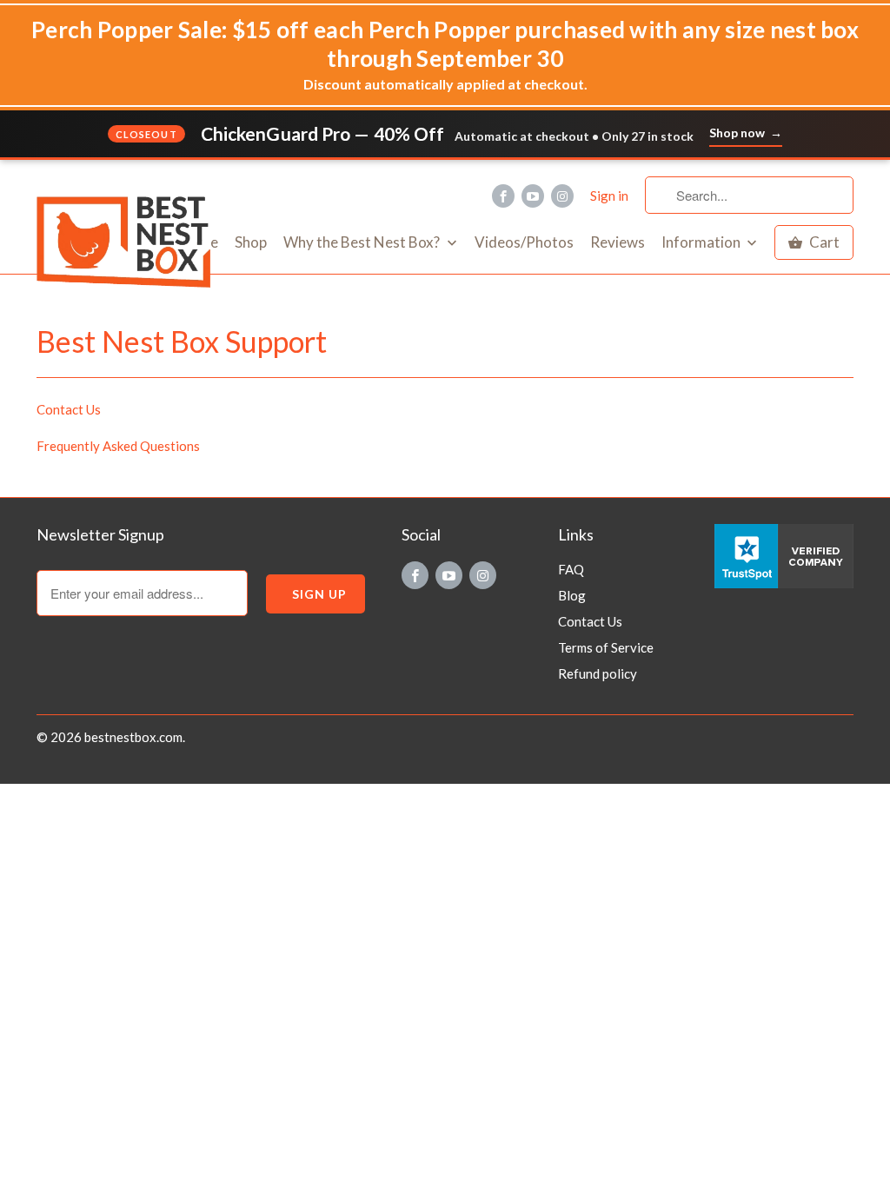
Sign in (609, 195)
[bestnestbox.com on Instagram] (562, 196)
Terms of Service (606, 647)
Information (702, 243)
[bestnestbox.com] (132, 178)
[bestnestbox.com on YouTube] (532, 196)
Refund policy (597, 673)
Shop (251, 243)
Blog (572, 595)
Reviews (617, 243)
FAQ (571, 569)
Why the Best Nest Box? (362, 243)
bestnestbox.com (133, 737)
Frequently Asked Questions (118, 446)
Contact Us (69, 409)
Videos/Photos (524, 243)
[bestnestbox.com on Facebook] (503, 196)
